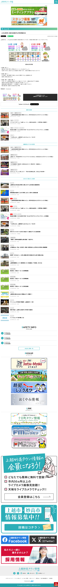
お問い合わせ (32, 573)
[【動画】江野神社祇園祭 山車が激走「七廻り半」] (5, 240)
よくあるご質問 (25, 578)
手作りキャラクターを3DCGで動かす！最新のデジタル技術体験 (25, 231)
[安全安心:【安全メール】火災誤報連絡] (5, 271)
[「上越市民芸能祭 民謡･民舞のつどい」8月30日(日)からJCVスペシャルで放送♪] (5, 201)
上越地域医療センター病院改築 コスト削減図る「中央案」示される (26, 263)
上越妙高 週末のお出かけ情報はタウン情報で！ (21, 294)
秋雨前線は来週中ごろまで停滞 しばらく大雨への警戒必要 (24, 192)
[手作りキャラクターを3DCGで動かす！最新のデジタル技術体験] (5, 232)
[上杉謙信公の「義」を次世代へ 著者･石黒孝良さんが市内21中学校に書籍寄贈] (5, 248)
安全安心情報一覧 (29, 348)
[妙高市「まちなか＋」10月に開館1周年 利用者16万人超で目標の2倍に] (5, 255)
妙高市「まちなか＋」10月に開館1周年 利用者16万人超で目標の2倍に (27, 255)
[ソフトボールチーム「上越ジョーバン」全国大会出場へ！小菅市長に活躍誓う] (5, 208)
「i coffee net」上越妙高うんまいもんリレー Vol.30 (22, 224)
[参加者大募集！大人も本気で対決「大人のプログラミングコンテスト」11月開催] (5, 216)
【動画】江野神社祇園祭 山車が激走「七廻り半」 (22, 239)
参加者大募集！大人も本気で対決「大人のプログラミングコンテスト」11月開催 (29, 216)
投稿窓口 (24, 573)
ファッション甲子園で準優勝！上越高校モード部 (21, 302)
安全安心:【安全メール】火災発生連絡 (19, 286)
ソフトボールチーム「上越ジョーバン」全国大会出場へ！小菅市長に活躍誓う (28, 208)
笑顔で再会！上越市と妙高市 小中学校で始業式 (21, 309)
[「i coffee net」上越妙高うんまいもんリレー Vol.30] (5, 224)
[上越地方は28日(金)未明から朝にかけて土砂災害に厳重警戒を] (5, 185)
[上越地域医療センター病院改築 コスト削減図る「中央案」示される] (5, 263)
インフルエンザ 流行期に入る (17, 317)
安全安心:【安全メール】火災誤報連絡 (19, 270)
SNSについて (31, 578)
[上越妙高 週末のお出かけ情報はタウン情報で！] (5, 294)
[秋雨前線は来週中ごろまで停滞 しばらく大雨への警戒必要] (5, 193)
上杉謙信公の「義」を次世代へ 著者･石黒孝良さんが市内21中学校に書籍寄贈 (28, 247)
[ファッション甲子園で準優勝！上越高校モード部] (5, 302)
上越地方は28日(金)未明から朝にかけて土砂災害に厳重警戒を (25, 185)
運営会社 (37, 578)
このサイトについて (9, 578)
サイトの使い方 (18, 578)
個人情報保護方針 (44, 578)
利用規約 (50, 578)
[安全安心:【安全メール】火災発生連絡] (5, 287)
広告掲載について (41, 573)
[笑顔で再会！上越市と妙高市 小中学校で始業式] (5, 310)
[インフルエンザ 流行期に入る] (5, 318)
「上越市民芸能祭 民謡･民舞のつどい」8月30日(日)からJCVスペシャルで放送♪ (29, 200)
